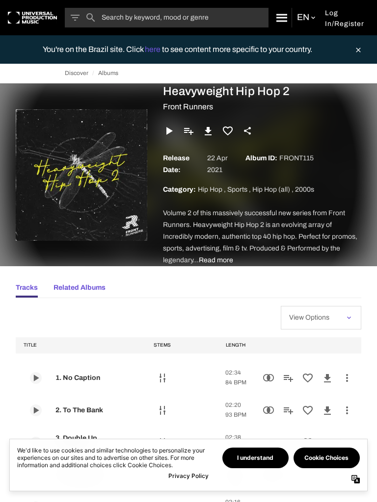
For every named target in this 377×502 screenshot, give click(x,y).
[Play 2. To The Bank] (36, 410)
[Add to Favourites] (228, 131)
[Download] (208, 131)
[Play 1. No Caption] (36, 378)
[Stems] (162, 378)
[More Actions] (347, 378)
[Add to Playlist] (188, 131)
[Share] (247, 131)
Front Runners (188, 106)
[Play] (169, 131)
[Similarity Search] (268, 378)
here (153, 49)
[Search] (280, 17)
